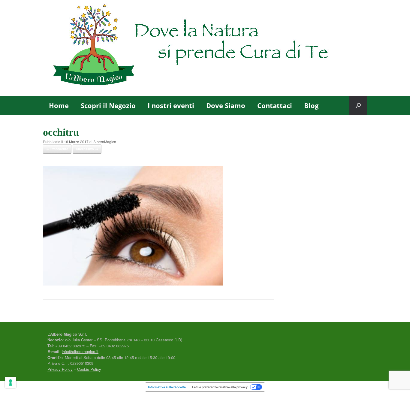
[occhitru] (133, 283)
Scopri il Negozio (108, 105)
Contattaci (274, 105)
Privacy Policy (60, 369)
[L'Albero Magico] (205, 48)
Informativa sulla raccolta (167, 387)
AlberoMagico (104, 141)
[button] (358, 105)
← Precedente (57, 149)
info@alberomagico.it (80, 351)
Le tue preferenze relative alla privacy (220, 387)
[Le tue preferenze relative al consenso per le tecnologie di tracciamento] (10, 382)
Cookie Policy (89, 369)
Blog (311, 105)
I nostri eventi (171, 105)
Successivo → (87, 149)
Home (59, 105)
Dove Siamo (225, 105)
